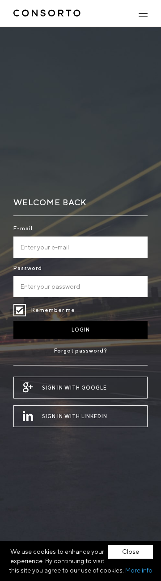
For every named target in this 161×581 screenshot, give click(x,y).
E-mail (23, 228)
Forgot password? (80, 350)
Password (27, 268)
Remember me (19, 310)
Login (81, 329)
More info (139, 570)
